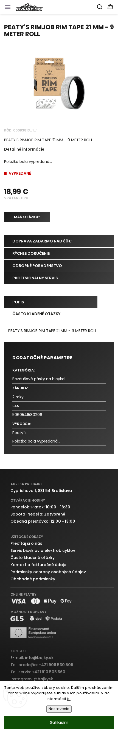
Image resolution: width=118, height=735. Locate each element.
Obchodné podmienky (32, 579)
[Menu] (9, 8)
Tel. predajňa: (41, 664)
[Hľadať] (100, 7)
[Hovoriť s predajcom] (27, 217)
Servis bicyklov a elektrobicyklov (42, 550)
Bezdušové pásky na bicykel (38, 379)
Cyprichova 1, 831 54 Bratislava (41, 490)
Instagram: (31, 679)
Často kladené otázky (32, 557)
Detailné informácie (24, 149)
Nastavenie (59, 708)
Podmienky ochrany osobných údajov (48, 572)
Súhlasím (59, 722)
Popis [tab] (18, 302)
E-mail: (32, 657)
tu (69, 698)
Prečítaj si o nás (26, 543)
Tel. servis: (37, 672)
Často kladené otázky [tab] (36, 314)
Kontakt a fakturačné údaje (38, 564)
